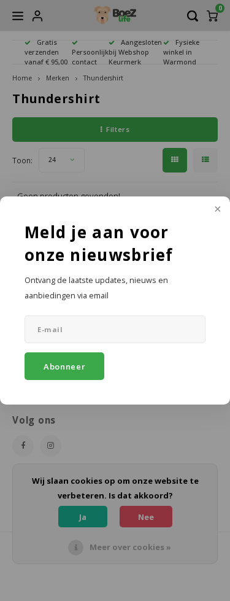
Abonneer (64, 366)
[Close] (216, 209)
